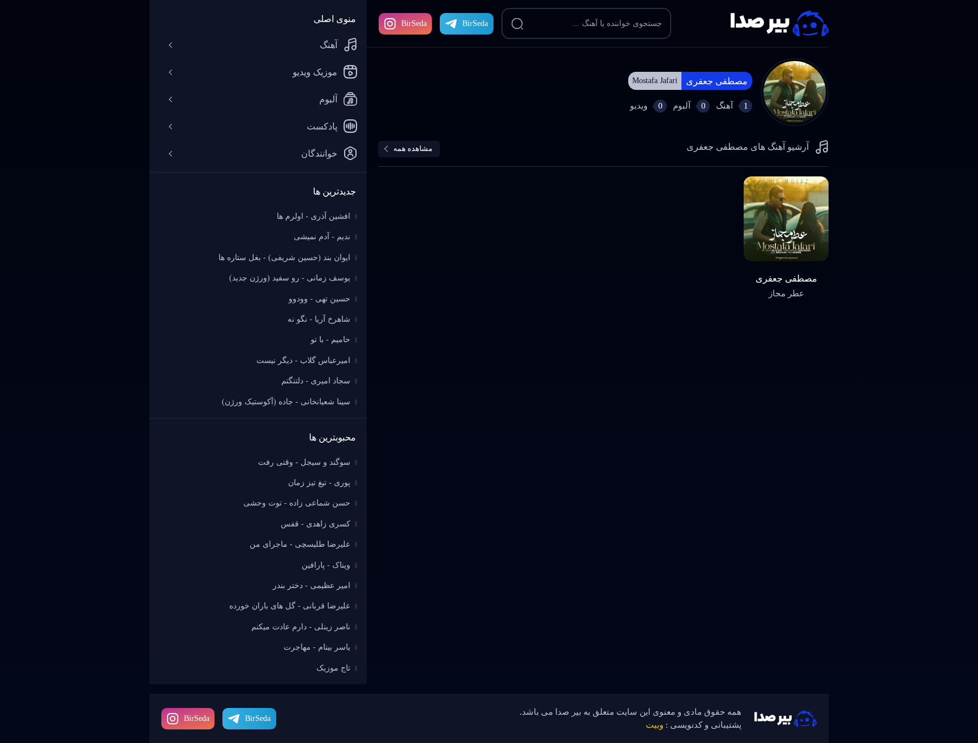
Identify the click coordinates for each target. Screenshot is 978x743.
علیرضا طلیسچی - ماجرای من (300, 544)
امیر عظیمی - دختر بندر (311, 585)
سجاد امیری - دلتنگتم (315, 381)
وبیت (654, 724)
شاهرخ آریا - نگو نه (319, 319)
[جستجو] (517, 24)
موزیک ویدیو (315, 72)
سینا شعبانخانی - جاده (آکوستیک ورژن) (286, 402)
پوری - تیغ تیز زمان (319, 482)
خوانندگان (319, 153)
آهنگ (328, 45)
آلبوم (328, 99)
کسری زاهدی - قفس (315, 524)
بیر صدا (780, 23)
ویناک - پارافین (326, 565)
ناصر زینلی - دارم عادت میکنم (300, 627)
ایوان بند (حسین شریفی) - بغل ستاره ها (284, 257)
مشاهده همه (412, 148)
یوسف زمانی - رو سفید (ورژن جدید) (289, 278)
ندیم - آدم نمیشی (322, 236)
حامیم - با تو (330, 339)
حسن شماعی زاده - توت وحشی (296, 503)
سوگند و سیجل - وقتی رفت (304, 462)
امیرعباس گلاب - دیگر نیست (303, 360)
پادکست (322, 126)
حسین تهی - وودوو (319, 299)
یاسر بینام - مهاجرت (317, 647)
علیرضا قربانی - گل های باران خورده (289, 606)
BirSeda (414, 23)
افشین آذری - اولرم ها (313, 216)
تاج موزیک (333, 668)
